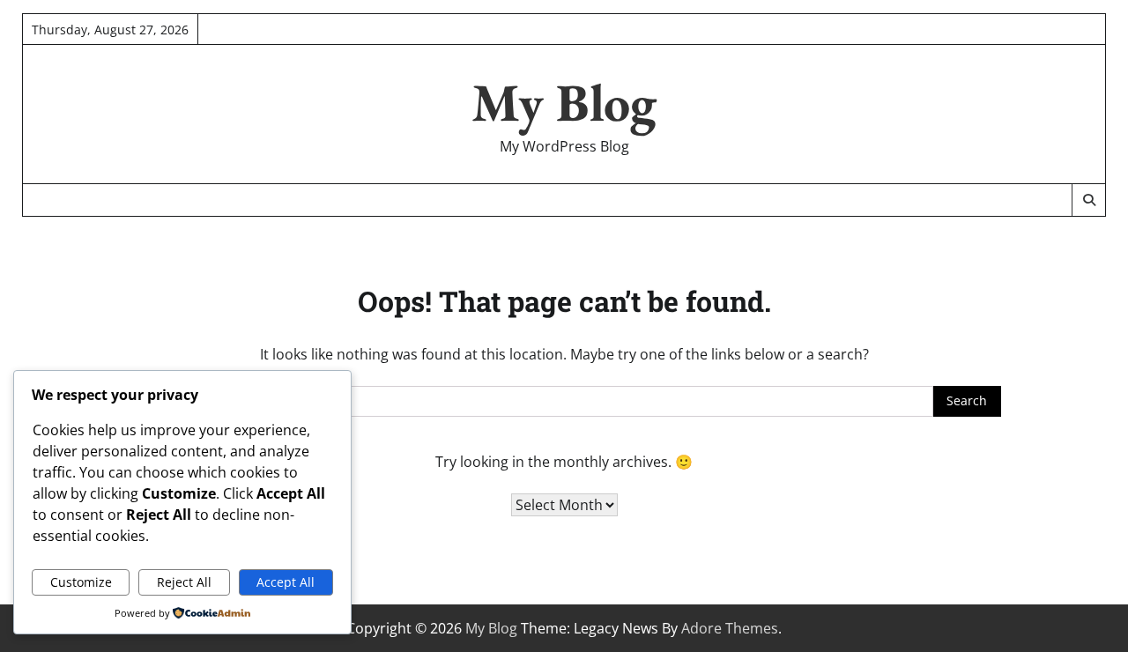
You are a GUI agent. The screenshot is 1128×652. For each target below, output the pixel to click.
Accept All (285, 582)
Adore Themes (729, 628)
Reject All (184, 582)
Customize (81, 582)
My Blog (564, 102)
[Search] (1088, 200)
